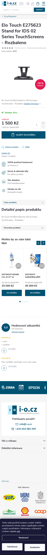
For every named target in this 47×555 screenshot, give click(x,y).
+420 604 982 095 (25, 429)
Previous (38, 243)
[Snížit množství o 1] (43, 126)
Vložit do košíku (25, 134)
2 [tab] (22, 301)
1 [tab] (20, 301)
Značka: (6, 153)
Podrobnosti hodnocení (36, 48)
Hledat (39, 10)
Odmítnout (12, 546)
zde (18, 531)
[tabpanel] (12, 273)
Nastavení (23, 537)
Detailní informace (31, 103)
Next (43, 243)
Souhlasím (35, 547)
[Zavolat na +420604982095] (28, 3)
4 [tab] (27, 301)
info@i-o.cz (25, 424)
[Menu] (43, 3)
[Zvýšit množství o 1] (43, 123)
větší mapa (5, 481)
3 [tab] (24, 301)
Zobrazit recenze (17, 332)
